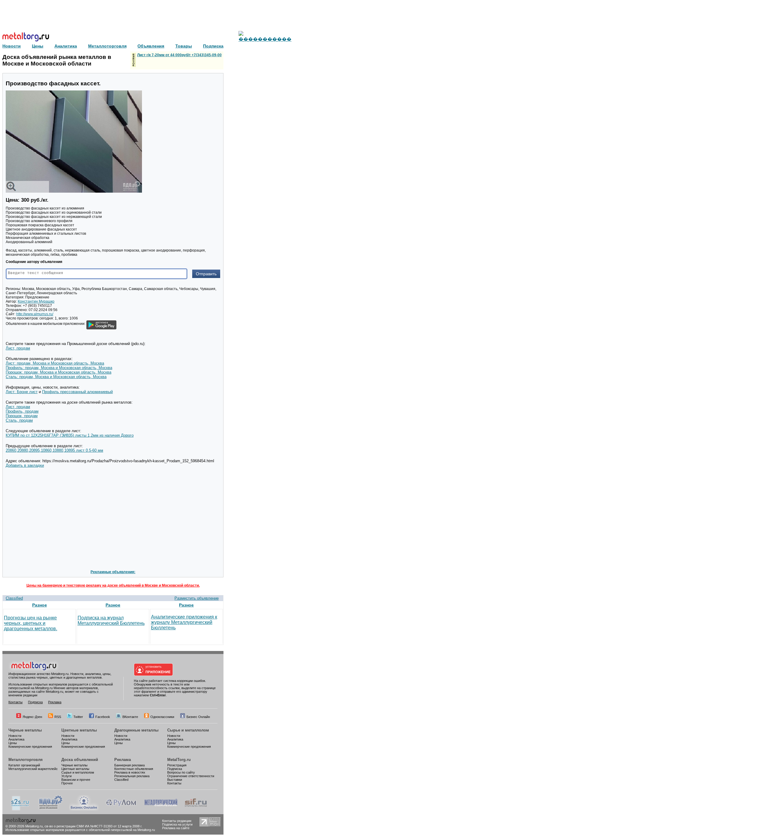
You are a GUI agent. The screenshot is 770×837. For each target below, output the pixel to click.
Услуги (66, 776)
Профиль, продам (22, 411)
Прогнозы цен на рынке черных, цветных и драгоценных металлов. (30, 623)
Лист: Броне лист (22, 391)
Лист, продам (18, 348)
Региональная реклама (131, 776)
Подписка (35, 702)
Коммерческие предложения (30, 746)
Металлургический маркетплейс (33, 769)
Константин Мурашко (36, 301)
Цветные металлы (79, 730)
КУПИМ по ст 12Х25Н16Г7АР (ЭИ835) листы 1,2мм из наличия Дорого (70, 435)
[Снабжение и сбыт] (20, 809)
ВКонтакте (130, 717)
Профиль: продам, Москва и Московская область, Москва (59, 367)
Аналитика (16, 739)
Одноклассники (162, 717)
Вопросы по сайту (181, 772)
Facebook (102, 717)
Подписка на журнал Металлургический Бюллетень (111, 620)
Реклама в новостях (129, 772)
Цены (12, 743)
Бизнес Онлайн (198, 717)
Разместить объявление (196, 598)
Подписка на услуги (177, 824)
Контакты (15, 702)
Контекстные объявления (133, 769)
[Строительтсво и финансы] (195, 809)
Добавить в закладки (25, 465)
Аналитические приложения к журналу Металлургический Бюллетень (184, 622)
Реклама (54, 702)
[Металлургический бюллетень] (160, 809)
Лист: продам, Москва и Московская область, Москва (55, 363)
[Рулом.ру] (121, 809)
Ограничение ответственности (190, 776)
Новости (14, 736)
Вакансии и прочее (75, 779)
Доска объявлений (79, 759)
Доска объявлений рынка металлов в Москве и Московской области (56, 60)
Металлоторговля (25, 759)
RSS (57, 717)
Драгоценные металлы (136, 730)
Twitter (78, 717)
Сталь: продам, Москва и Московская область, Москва (56, 376)
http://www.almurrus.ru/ (34, 314)
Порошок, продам (22, 416)
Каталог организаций (24, 765)
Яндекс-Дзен (32, 717)
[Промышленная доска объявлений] (51, 809)
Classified (14, 598)
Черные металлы (25, 730)
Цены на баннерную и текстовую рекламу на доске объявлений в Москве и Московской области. (113, 585)
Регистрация (176, 765)
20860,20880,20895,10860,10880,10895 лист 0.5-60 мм (54, 450)
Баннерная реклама (129, 765)
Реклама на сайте (175, 828)
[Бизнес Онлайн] (84, 809)
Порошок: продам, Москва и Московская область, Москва (58, 372)
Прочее (67, 783)
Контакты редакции (176, 821)
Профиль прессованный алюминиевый (77, 391)
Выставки (174, 779)
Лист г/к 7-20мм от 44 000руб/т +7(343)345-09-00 (179, 55)
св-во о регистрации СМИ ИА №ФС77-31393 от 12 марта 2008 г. (93, 826)
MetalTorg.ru (179, 759)
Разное (39, 605)
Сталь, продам (19, 420)
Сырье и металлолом (188, 730)
